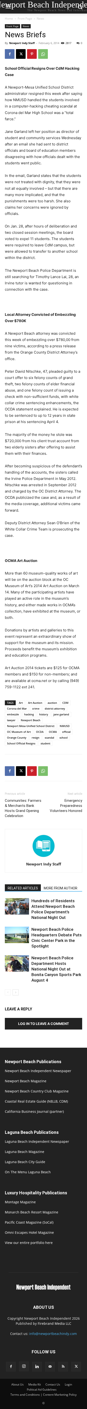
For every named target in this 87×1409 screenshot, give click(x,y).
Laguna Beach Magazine (24, 1151)
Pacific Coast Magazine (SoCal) (29, 1222)
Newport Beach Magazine (25, 1081)
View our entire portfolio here (29, 1242)
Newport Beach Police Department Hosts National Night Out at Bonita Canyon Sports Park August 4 (56, 969)
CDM (65, 702)
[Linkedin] (37, 1366)
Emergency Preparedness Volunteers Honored (66, 805)
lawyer (11, 720)
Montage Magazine (20, 1202)
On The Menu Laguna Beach (28, 1172)
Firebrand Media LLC (54, 1323)
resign (35, 737)
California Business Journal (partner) (34, 1111)
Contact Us (52, 1384)
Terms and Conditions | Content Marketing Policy (43, 1395)
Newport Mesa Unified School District (30, 726)
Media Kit (34, 1384)
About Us (17, 1384)
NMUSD (65, 726)
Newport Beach (30, 720)
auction (52, 702)
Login (68, 1384)
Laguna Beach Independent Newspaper (37, 1141)
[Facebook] (9, 54)
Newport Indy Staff (22, 43)
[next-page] (16, 992)
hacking (29, 714)
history (43, 714)
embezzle (13, 714)
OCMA (53, 732)
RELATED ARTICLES (23, 888)
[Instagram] (24, 1366)
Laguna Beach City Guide (25, 1161)
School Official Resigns (21, 743)
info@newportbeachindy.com (53, 1333)
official (66, 732)
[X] (21, 54)
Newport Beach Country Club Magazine (37, 1091)
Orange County (16, 737)
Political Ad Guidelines (42, 1389)
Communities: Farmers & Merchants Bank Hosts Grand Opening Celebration (23, 808)
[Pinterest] (32, 54)
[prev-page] (8, 992)
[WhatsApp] (43, 54)
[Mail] (50, 1366)
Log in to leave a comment (43, 1024)
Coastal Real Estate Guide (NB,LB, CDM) (36, 1101)
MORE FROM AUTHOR (60, 888)
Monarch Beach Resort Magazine (31, 1212)
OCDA (40, 732)
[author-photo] (43, 857)
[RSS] (63, 1366)
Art (21, 702)
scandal (49, 737)
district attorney (55, 708)
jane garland (61, 714)
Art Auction (35, 702)
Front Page (25, 18)
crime (35, 708)
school (63, 737)
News (40, 18)
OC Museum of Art (19, 732)
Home (9, 18)
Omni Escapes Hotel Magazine (29, 1232)
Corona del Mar (17, 708)
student (45, 743)
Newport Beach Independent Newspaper (38, 1070)
